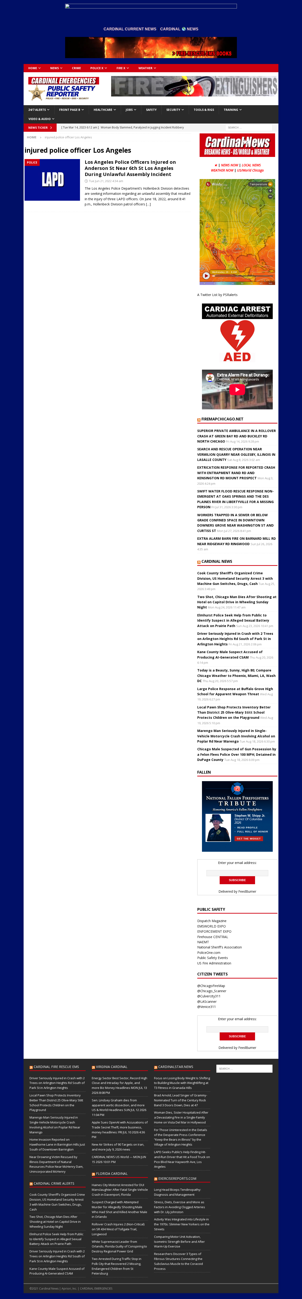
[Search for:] (249, 127)
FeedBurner (247, 891)
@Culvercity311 (209, 996)
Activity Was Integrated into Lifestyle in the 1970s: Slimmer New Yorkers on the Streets (182, 1224)
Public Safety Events (212, 957)
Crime (76, 68)
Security (173, 110)
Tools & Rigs (204, 110)
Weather (145, 68)
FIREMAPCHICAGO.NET (222, 419)
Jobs (129, 110)
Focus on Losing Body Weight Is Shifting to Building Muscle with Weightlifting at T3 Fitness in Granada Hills (182, 1083)
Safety (151, 110)
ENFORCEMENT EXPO (214, 931)
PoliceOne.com (208, 952)
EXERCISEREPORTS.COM (177, 1178)
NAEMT (203, 942)
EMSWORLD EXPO (211, 926)
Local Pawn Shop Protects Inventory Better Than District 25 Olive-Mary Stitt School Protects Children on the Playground (234, 712)
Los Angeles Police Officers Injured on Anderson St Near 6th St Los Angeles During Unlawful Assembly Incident (130, 168)
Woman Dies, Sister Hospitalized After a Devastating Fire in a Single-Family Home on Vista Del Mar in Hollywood (181, 1117)
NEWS (54, 68)
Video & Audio (40, 119)
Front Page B (69, 110)
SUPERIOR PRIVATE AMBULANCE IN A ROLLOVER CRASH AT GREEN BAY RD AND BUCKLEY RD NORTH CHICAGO (236, 436)
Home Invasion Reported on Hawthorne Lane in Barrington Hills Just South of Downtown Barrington (57, 1144)
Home (32, 68)
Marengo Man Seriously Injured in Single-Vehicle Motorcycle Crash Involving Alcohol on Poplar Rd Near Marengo (236, 735)
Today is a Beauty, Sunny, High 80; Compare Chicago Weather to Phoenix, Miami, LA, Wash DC (236, 675)
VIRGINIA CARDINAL (111, 1066)
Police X (96, 68)
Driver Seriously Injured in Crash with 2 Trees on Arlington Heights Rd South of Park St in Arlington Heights (235, 638)
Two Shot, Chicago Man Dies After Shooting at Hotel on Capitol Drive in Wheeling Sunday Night (237, 602)
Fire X (121, 68)
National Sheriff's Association (219, 947)
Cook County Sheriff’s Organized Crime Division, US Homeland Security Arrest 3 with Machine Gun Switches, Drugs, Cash (235, 578)
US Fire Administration (214, 963)
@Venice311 (206, 1006)
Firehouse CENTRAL (212, 937)
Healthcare (103, 110)
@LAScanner (207, 1001)
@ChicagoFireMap (211, 985)
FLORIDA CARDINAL (112, 1173)
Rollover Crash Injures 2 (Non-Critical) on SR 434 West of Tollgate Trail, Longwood (118, 1229)
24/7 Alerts (37, 110)
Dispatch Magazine (211, 921)
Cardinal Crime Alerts (54, 1183)
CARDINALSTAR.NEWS (175, 1066)
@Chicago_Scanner (211, 991)
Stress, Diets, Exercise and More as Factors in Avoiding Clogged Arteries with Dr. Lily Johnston (179, 1207)
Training (231, 110)
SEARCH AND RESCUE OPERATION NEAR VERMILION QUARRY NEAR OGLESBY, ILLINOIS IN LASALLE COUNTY (236, 454)
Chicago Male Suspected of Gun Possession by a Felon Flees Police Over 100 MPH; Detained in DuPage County (236, 754)
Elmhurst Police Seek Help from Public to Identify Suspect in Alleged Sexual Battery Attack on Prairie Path (233, 620)
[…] (148, 204)
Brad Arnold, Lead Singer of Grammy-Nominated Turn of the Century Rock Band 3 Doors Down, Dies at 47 (180, 1100)
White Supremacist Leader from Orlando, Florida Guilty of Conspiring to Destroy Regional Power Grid (119, 1246)
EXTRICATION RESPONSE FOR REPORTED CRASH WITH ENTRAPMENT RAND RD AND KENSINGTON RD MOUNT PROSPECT (236, 472)
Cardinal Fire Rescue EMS (56, 1066)
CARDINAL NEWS (216, 561)
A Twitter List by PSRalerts (217, 294)
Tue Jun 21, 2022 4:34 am (106, 181)
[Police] (52, 180)
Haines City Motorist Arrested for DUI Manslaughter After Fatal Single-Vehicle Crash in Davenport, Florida (120, 1190)
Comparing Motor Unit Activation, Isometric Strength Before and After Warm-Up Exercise (179, 1242)
